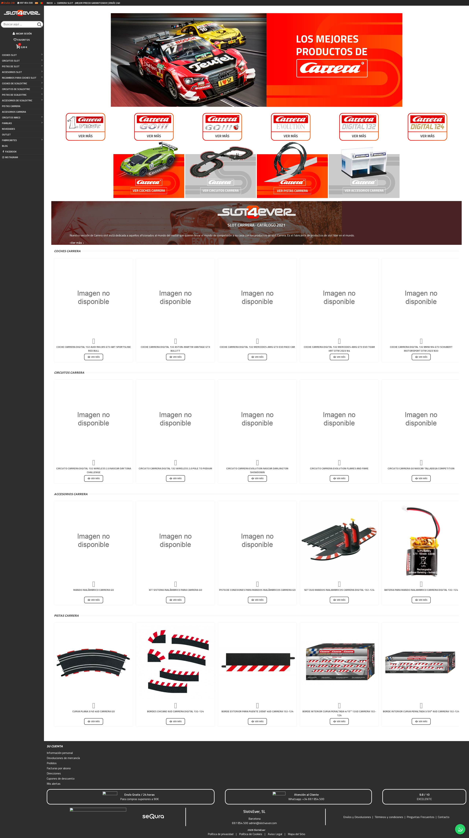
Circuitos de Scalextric (16, 89)
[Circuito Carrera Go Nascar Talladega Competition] (421, 419)
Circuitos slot (11, 60)
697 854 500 (240, 823)
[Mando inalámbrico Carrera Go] (93, 540)
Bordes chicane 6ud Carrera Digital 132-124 (175, 711)
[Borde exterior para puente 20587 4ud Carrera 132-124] (257, 662)
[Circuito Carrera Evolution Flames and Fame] (339, 419)
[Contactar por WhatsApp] (460, 829)
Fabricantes (9, 140)
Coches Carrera (67, 251)
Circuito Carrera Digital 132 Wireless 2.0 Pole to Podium (175, 468)
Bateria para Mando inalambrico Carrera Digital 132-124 (421, 590)
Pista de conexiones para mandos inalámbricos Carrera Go (257, 590)
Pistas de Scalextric (14, 95)
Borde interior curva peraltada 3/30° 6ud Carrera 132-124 (421, 711)
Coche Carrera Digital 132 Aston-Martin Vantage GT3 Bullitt (175, 349)
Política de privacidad (220, 834)
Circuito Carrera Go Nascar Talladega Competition (421, 468)
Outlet (6, 134)
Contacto (443, 817)
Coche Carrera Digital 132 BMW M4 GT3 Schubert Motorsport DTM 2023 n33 (421, 349)
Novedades (8, 129)
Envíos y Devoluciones (357, 817)
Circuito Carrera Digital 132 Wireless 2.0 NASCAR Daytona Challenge (93, 470)
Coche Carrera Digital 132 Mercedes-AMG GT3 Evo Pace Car (257, 347)
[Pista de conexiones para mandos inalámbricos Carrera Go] (257, 540)
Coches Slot (9, 55)
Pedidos (52, 763)
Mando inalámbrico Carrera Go (93, 590)
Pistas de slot (11, 66)
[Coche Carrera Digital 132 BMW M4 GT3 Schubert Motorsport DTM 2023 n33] (421, 297)
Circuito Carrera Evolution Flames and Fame (339, 468)
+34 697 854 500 (313, 799)
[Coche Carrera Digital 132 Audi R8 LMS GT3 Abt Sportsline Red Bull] (93, 297)
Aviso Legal (275, 834)
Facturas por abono (59, 768)
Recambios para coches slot (19, 78)
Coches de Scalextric (14, 83)
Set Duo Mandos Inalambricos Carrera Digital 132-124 (339, 590)
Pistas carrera (11, 106)
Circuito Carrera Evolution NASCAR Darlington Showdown (257, 470)
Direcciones (54, 773)
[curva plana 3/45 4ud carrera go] (93, 662)
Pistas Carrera (66, 615)
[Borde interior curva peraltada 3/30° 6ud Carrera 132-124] (421, 662)
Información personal (60, 753)
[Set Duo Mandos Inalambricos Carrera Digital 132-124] (339, 540)
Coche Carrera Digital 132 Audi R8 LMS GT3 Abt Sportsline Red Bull (93, 349)
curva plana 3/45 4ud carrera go (93, 711)
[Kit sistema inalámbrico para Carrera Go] (175, 540)
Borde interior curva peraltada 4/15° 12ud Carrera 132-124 (339, 713)
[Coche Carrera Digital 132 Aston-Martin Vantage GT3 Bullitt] (175, 297)
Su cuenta (55, 746)
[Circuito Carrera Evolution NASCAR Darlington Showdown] (257, 419)
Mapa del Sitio (296, 834)
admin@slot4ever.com (263, 823)
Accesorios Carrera (14, 112)
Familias (7, 123)
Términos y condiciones (388, 817)
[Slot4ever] (22, 13)
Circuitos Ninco (11, 117)
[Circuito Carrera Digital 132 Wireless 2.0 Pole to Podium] (175, 419)
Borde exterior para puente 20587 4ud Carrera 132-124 (257, 711)
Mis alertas (53, 783)
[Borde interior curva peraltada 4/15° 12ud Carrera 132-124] (339, 662)
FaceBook (10, 151)
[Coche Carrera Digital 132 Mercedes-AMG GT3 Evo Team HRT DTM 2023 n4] (339, 297)
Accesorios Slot (12, 72)
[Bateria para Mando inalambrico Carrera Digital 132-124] (421, 540)
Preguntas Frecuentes (420, 817)
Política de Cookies (250, 834)
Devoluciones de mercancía (63, 758)
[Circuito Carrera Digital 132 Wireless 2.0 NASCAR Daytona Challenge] (93, 419)
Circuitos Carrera (69, 372)
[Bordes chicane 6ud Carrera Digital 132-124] (175, 662)
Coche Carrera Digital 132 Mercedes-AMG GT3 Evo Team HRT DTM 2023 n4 (339, 349)
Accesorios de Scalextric (17, 100)
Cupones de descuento (61, 778)
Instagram (11, 157)
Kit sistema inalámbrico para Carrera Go (175, 590)
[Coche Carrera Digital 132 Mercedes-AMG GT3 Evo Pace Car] (257, 297)
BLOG (5, 146)
